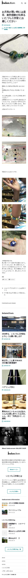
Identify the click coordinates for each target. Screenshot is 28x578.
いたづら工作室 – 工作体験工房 (9, 574)
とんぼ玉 (14, 27)
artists (3, 561)
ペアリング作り (8, 387)
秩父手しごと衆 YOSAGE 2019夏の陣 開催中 (12, 361)
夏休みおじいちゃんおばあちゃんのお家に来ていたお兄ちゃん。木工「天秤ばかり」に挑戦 (14, 415)
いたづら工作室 (6, 567)
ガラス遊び (9, 27)
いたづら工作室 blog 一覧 (14, 549)
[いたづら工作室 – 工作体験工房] (8, 2)
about (3, 557)
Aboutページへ (14, 469)
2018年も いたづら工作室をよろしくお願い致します (14, 334)
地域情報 (19, 27)
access (3, 564)
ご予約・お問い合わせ (7, 571)
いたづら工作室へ (14, 491)
